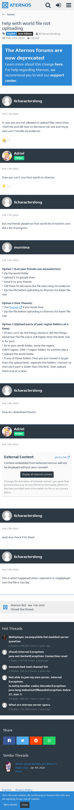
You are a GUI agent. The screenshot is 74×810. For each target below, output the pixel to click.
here (59, 64)
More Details (10, 804)
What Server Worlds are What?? (36, 763)
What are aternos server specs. (30, 704)
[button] (69, 5)
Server (18, 771)
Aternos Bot (18, 605)
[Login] (58, 5)
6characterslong (49, 33)
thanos (13, 307)
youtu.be (60, 457)
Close (25, 804)
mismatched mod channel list (28, 666)
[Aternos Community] (16, 5)
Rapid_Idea (21, 767)
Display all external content (37, 474)
